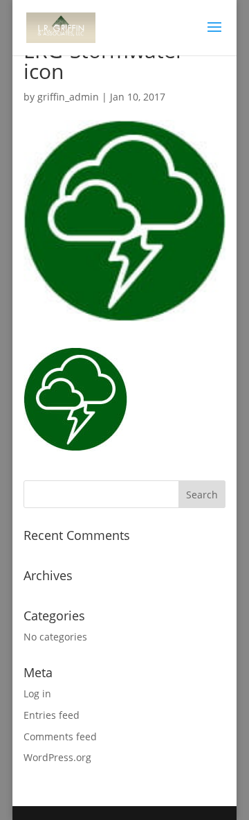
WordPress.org (57, 757)
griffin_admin (68, 96)
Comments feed (60, 736)
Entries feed (52, 715)
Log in (37, 693)
